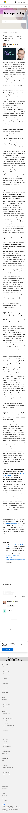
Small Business (4, 753)
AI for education (5, 730)
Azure (3, 760)
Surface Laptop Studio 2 (6, 671)
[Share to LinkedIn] (6, 660)
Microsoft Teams (5, 748)
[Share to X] (11, 660)
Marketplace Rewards (6, 774)
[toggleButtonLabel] (26, 6)
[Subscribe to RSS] (19, 660)
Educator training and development (8, 725)
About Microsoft (5, 786)
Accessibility (4, 798)
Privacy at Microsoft (5, 791)
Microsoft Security (5, 739)
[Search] (16, 2)
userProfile (11, 605)
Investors (3, 793)
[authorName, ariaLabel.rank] (4, 45)
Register (20, 2)
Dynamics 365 (4, 741)
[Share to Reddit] (14, 660)
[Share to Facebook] (9, 660)
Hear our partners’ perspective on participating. (15, 555)
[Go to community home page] (5, 2)
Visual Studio (4, 777)
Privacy (16, 806)
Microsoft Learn (4, 765)
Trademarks (18, 807)
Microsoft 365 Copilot (6, 751)
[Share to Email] (21, 660)
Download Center (5, 692)
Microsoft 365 (4, 744)
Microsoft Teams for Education (7, 718)
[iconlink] (4, 611)
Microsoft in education (6, 713)
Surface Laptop (4, 669)
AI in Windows (4, 678)
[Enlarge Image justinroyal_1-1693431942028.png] (14, 54)
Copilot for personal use (6, 676)
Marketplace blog (6, 6)
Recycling (10, 809)
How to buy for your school (6, 723)
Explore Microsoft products (6, 680)
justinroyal (9, 44)
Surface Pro (4, 666)
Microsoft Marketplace (6, 772)
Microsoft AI (4, 737)
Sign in (8, 649)
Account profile (4, 690)
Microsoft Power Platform (6, 746)
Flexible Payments (5, 706)
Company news (4, 788)
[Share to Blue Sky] (16, 660)
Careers (3, 783)
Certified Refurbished (5, 702)
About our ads (16, 809)
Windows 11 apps (5, 683)
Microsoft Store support (6, 694)
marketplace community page (12, 523)
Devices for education (6, 715)
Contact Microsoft (10, 806)
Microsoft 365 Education (6, 720)
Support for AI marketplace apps (7, 767)
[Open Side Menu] (2, 2)
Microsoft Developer (5, 762)
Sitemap (3, 806)
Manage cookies (5, 807)
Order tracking (4, 699)
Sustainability (4, 800)
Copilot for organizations (6, 673)
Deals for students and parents (7, 727)
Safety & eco (4, 809)
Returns (3, 697)
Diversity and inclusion (6, 795)
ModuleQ (5, 83)
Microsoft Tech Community (6, 769)
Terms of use (11, 807)
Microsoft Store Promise (6, 704)
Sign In (24, 2)
